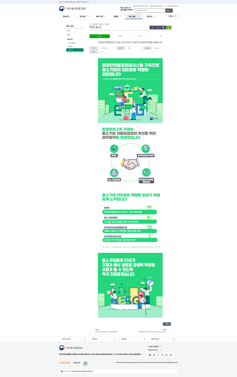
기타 (161, 36)
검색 (168, 10)
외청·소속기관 (66, 339)
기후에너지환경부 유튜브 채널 (150, 355)
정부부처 (123, 339)
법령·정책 (99, 16)
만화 (140, 36)
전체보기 (171, 16)
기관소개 (149, 16)
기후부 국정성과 (72, 43)
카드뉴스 (99, 36)
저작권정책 (76, 363)
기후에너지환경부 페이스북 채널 (158, 355)
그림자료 (70, 50)
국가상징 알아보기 (141, 6)
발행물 (116, 16)
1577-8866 (115, 354)
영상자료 (70, 46)
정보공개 (66, 16)
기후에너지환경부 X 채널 (162, 355)
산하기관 (94, 339)
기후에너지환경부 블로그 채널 (166, 355)
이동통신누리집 (171, 6)
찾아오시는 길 (152, 350)
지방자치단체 (155, 339)
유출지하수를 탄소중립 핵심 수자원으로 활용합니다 (106, 332)
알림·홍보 (132, 16)
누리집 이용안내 (153, 346)
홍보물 (120, 36)
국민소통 (82, 16)
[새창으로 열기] (85, 363)
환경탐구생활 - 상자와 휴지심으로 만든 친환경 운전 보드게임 (152, 332)
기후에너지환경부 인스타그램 (154, 355)
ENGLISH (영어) (156, 6)
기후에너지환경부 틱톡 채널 (171, 355)
